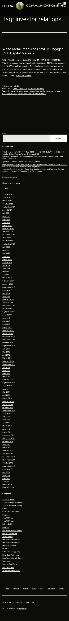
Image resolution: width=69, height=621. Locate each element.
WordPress (22, 608)
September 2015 (8, 364)
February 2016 (8, 361)
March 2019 (7, 278)
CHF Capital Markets (14, 91)
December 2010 (8, 457)
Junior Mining (22, 88)
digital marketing (47, 91)
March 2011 (6, 447)
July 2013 (6, 417)
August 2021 (7, 210)
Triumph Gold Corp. (9, 564)
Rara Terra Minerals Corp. (12, 558)
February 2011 (7, 450)
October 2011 (7, 441)
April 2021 (6, 222)
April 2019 (6, 275)
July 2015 (6, 367)
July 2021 (6, 213)
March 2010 (7, 484)
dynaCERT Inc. (8, 521)
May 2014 (6, 392)
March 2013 (7, 426)
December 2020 (8, 235)
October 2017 (7, 309)
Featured (5, 527)
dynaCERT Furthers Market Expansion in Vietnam (21, 162)
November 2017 (8, 305)
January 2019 (7, 284)
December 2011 (8, 435)
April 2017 (6, 324)
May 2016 (6, 352)
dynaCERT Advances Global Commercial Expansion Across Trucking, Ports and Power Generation (32, 158)
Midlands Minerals (9, 546)
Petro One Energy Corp (11, 552)
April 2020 (6, 256)
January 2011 (7, 454)
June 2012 (6, 429)
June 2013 (6, 420)
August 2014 (7, 386)
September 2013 (8, 410)
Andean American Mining (12, 505)
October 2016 (7, 343)
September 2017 (8, 312)
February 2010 (8, 488)
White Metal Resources (36, 88)
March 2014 (7, 398)
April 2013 (6, 423)
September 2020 (8, 244)
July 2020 (6, 247)
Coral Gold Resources (10, 512)
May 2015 (6, 373)
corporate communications (31, 91)
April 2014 (6, 395)
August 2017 (7, 315)
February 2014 (8, 401)
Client (15, 88)
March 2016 (7, 358)
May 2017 (6, 321)
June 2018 (6, 296)
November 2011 (8, 438)
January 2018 (7, 302)
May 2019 (6, 272)
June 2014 (6, 389)
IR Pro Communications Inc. (19, 602)
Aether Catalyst (8, 499)
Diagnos (5, 515)
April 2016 (6, 355)
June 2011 (6, 444)
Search (5, 133)
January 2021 (7, 232)
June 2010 (6, 475)
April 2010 (6, 481)
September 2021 (8, 207)
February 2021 (8, 228)
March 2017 (7, 327)
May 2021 (6, 219)
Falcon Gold (7, 524)
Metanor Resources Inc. (11, 539)
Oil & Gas (5, 549)
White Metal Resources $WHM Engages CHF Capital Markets (33, 51)
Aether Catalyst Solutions (12, 502)
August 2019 (7, 262)
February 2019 (8, 281)
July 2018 (6, 293)
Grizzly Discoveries (9, 533)
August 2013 (7, 414)
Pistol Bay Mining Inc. (10, 555)
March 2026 (7, 201)
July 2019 (6, 265)
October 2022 (7, 204)
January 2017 (7, 333)
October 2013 (7, 407)
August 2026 (7, 195)
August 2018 (7, 290)
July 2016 (6, 349)
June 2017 (6, 318)
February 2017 (8, 330)
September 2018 (8, 287)
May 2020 (6, 253)
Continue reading (23, 75)
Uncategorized (8, 567)
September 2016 (8, 346)
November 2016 (8, 339)
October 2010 (7, 463)
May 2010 (6, 478)
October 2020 (7, 241)
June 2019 (6, 269)
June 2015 (6, 370)
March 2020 (7, 259)
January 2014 (7, 404)
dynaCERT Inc (7, 518)
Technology (6, 561)
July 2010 (6, 472)
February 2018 (8, 299)
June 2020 (6, 250)
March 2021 (7, 225)
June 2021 (6, 216)
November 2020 (8, 238)
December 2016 (8, 336)
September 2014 (8, 383)
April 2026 (6, 198)
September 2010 (8, 466)
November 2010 (8, 460)
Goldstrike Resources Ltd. (12, 530)
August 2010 (7, 469)
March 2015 (7, 377)
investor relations (23, 93)
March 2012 (7, 432)
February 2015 (8, 380)
